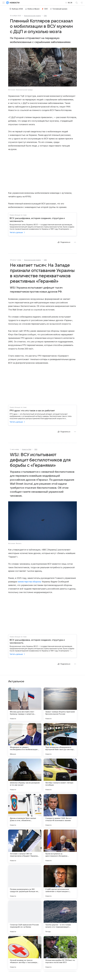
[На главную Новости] (14, 2)
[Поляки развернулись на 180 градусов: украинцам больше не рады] (24, 881)
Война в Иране (34, 9)
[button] (42, 67)
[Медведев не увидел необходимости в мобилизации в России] (24, 739)
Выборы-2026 (17, 9)
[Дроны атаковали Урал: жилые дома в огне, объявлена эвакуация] (24, 810)
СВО (46, 9)
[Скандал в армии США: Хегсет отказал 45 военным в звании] (60, 810)
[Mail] (7, 2)
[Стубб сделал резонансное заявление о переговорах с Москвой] (60, 881)
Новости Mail (26, 449)
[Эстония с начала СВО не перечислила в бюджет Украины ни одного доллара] (24, 846)
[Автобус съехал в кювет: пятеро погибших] (60, 775)
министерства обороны (29, 581)
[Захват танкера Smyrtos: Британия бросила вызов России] (60, 704)
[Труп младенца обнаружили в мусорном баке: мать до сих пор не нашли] (60, 739)
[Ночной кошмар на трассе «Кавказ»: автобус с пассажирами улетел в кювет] (24, 952)
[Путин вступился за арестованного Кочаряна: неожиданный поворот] (60, 846)
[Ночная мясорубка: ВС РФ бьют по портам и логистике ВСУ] (60, 952)
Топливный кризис (60, 9)
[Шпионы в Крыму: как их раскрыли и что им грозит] (24, 775)
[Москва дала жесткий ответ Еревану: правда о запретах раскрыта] (24, 704)
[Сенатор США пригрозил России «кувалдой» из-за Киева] (24, 917)
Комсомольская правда (32, 16)
